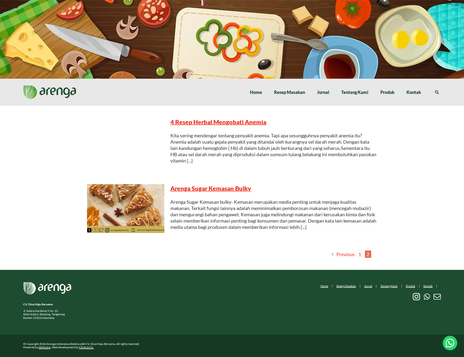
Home (324, 286)
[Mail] (437, 296)
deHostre (45, 347)
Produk (410, 286)
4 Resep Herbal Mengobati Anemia (218, 122)
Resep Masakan (346, 286)
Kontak (428, 286)
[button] (450, 343)
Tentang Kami (389, 286)
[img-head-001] (49, 88)
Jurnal (368, 286)
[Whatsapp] (427, 296)
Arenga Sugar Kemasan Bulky (210, 188)
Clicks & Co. (86, 347)
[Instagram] (416, 296)
